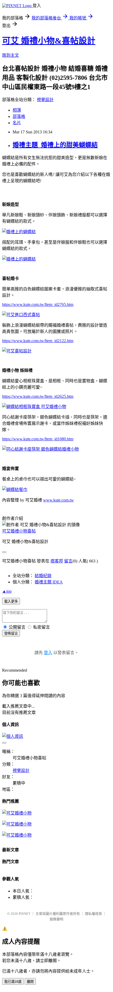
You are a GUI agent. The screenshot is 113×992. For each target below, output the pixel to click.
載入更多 (11, 601)
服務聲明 (56, 919)
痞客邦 (56, 561)
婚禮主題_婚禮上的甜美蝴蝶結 (55, 145)
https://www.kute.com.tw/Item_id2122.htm (37, 340)
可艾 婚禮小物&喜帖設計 (48, 40)
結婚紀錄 (43, 575)
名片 (17, 123)
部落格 (19, 116)
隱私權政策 (93, 914)
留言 (68, 561)
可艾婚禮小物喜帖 (19, 531)
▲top (7, 591)
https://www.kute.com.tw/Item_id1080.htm (37, 439)
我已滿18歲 (13, 982)
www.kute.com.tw (58, 500)
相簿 (17, 110)
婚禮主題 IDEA (49, 582)
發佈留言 (11, 633)
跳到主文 (10, 55)
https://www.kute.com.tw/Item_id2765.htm (37, 304)
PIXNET (24, 914)
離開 (30, 982)
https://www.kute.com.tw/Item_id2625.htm (37, 396)
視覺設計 (45, 99)
